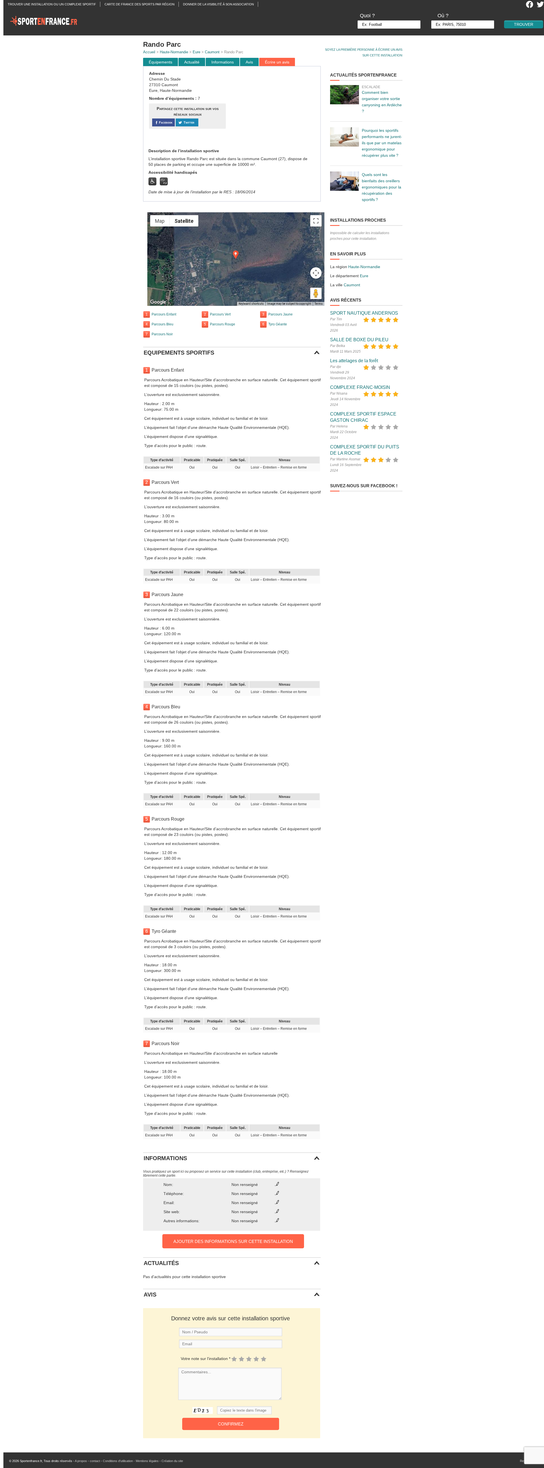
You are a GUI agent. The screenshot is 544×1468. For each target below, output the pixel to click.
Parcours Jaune (280, 314)
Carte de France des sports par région (140, 4)
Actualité (191, 62)
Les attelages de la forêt (354, 360)
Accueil (149, 52)
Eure (196, 52)
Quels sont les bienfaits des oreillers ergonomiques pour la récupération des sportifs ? (381, 187)
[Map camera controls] (316, 273)
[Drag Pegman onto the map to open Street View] (316, 293)
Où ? (443, 15)
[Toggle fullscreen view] (316, 220)
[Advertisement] (273, 107)
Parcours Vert (220, 314)
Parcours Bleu (162, 324)
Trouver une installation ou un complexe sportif (52, 4)
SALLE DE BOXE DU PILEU (359, 339)
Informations (222, 62)
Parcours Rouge (222, 324)
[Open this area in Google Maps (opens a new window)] (158, 302)
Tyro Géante (277, 324)
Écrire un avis (277, 62)
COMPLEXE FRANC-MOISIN (360, 387)
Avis (249, 62)
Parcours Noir (162, 334)
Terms (318, 303)
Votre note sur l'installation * (205, 1358)
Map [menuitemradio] (160, 221)
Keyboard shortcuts (251, 303)
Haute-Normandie (174, 52)
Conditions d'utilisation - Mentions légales (131, 1461)
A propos (81, 1461)
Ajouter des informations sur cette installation (233, 1241)
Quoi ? (367, 15)
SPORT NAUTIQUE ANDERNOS (364, 313)
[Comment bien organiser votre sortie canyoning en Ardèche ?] (344, 94)
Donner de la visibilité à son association (218, 4)
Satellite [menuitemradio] (184, 221)
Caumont (212, 52)
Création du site (172, 1461)
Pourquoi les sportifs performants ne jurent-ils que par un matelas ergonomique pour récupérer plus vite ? (382, 143)
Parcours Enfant (164, 314)
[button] (235, 254)
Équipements (160, 62)
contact (95, 1461)
